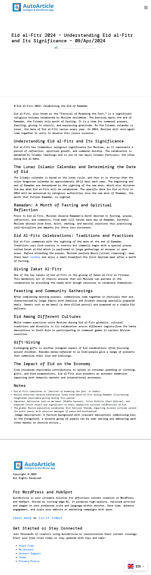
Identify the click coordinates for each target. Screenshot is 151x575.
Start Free (26, 545)
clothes (35, 257)
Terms (22, 557)
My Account (26, 549)
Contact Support (30, 553)
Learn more (22, 518)
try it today (50, 518)
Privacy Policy (29, 561)
